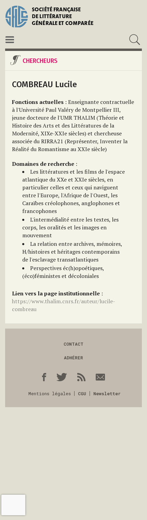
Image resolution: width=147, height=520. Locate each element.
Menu (9, 39)
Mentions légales (49, 393)
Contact (73, 344)
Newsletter (107, 393)
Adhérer (73, 358)
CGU (82, 393)
